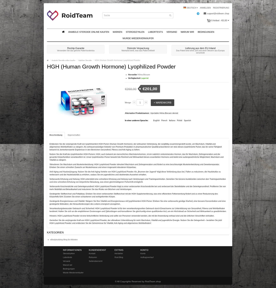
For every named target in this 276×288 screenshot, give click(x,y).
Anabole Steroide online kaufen (88, 32)
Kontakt (92, 253)
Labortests (155, 32)
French (164, 120)
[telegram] (200, 13)
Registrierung (221, 8)
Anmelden (205, 8)
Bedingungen (206, 32)
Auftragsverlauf (146, 257)
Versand (171, 32)
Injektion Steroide (85, 60)
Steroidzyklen (135, 32)
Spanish (187, 120)
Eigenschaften (74, 135)
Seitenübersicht (95, 261)
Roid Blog (119, 257)
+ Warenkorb (162, 102)
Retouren (93, 257)
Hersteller (119, 253)
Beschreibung (56, 135)
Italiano (172, 120)
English (156, 120)
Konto (143, 253)
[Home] (48, 60)
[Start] (63, 32)
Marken (117, 32)
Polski (179, 120)
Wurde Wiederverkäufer (138, 38)
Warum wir (187, 32)
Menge (128, 103)
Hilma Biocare (144, 75)
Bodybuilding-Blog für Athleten (64, 240)
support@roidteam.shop (218, 13)
